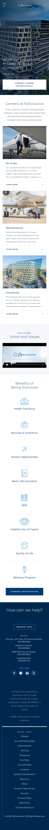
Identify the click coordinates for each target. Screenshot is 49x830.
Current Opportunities (24, 592)
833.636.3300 (24, 654)
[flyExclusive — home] (24, 5)
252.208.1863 (24, 648)
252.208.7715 (24, 660)
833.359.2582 (24, 642)
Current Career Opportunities (24, 84)
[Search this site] (45, 5)
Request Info (24, 627)
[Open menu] (5, 5)
